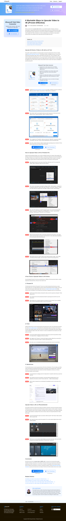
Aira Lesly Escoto (33, 25)
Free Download (56, 6)
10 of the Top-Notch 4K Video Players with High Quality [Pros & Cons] (38, 483)
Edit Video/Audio (40, 25)
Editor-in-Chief (21, 512)
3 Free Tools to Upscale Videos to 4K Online (34, 43)
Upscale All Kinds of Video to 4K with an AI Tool (35, 41)
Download (41, 512)
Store (51, 1)
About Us (21, 509)
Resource (55, 1)
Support (60, 1)
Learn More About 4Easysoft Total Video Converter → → (26, 12)
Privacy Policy (21, 510)
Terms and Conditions (31, 510)
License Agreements (31, 512)
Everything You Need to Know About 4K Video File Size (36, 478)
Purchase (41, 510)
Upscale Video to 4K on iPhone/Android (34, 44)
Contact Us (29, 509)
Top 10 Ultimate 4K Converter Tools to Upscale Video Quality (37, 480)
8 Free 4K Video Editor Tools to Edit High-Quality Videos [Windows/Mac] (39, 481)
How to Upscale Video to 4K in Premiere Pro (34, 42)
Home (26, 501)
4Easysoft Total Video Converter (33, 54)
